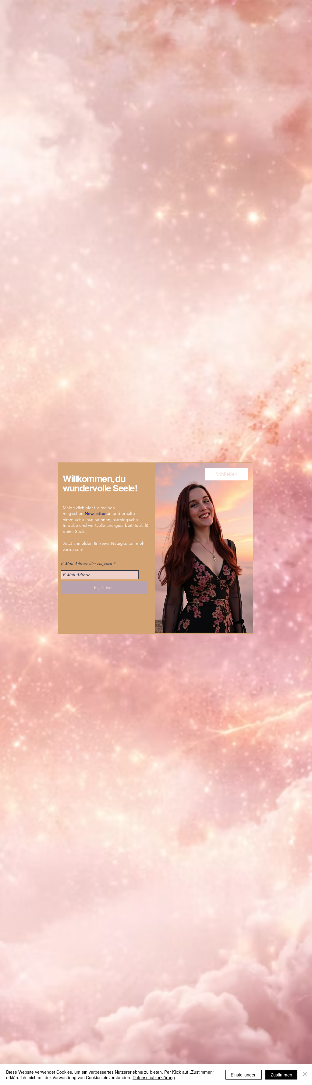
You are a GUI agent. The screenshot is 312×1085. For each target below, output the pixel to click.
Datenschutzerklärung (154, 1077)
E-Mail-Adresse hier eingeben (86, 563)
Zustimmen (281, 1075)
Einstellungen (244, 1075)
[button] (226, 474)
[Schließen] (304, 1074)
